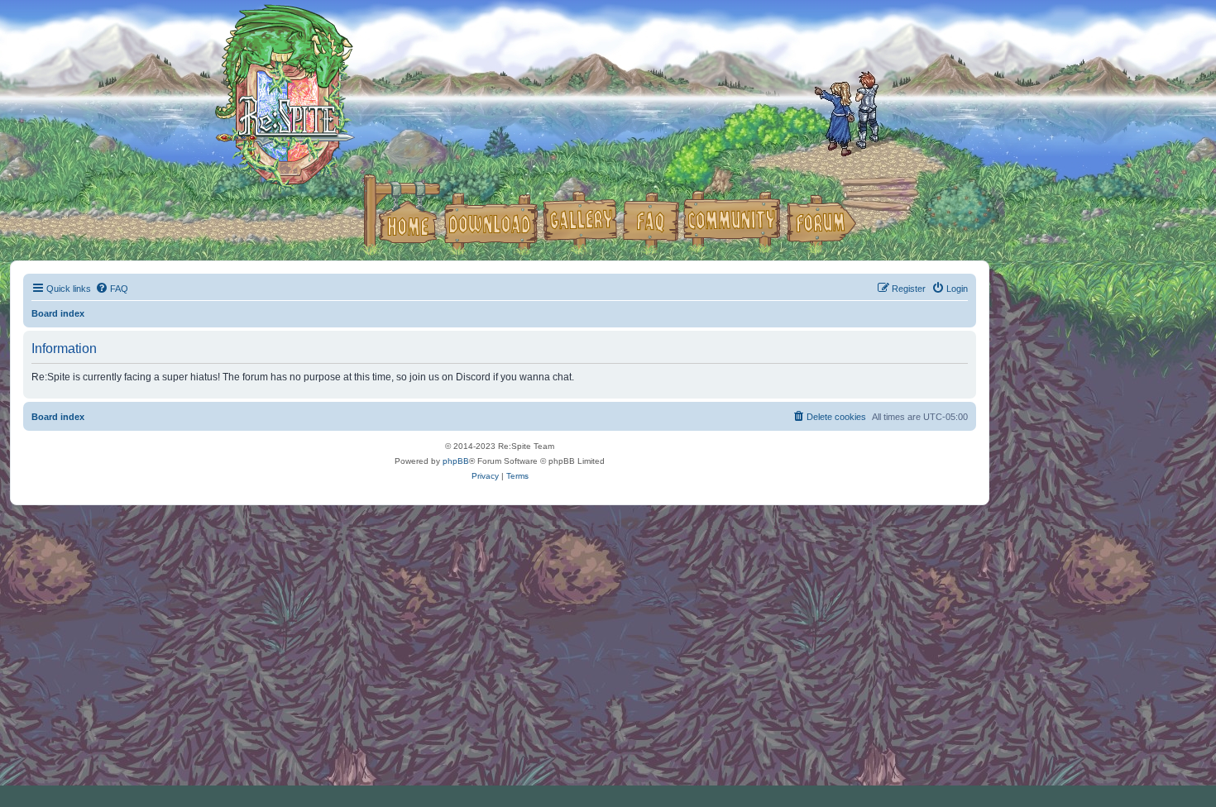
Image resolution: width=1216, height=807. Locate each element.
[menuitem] (111, 288)
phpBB (456, 461)
